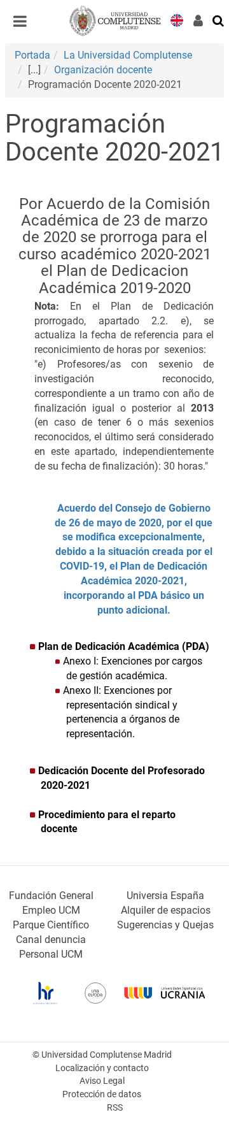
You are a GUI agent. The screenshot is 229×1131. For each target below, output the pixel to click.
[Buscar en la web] (219, 19)
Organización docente (103, 70)
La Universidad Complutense (128, 55)
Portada (32, 55)
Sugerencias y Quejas (165, 925)
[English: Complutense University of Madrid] (176, 19)
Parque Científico (51, 925)
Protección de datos (101, 1094)
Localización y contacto (102, 1068)
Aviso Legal (102, 1081)
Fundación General (51, 896)
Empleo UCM (51, 910)
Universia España (165, 896)
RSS (115, 1107)
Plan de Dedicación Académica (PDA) (125, 646)
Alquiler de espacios (166, 910)
